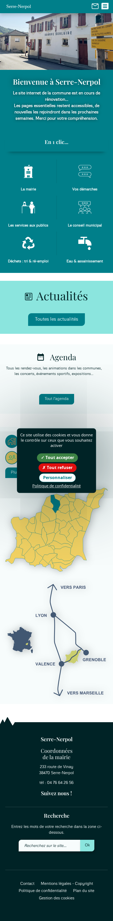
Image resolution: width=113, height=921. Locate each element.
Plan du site (83, 891)
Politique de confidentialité (43, 891)
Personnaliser (57, 477)
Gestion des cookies (56, 898)
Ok (87, 845)
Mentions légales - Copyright (67, 884)
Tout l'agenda (57, 399)
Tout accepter (59, 457)
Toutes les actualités (56, 319)
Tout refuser (59, 467)
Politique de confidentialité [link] (56, 486)
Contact (27, 884)
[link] (95, 6)
